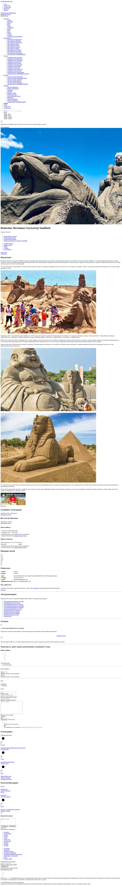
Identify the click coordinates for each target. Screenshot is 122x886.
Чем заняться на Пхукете (14, 50)
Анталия (36, 588)
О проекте (7, 848)
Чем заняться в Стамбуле (14, 51)
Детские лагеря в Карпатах (15, 82)
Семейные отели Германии (15, 60)
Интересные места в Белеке (12, 612)
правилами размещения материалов (32, 727)
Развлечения (7, 38)
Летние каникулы (12, 99)
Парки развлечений (12, 88)
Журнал (6, 85)
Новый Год (10, 97)
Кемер (9, 29)
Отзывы (6, 248)
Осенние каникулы (12, 100)
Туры (5, 4)
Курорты (6, 18)
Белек (9, 23)
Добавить (61, 636)
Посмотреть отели (6, 514)
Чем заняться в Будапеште (14, 42)
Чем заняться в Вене (13, 44)
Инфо (5, 246)
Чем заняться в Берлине (14, 41)
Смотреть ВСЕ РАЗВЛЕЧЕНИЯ (16, 54)
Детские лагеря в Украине (14, 79)
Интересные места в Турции (12, 603)
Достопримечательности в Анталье (14, 606)
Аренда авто (7, 7)
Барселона (10, 21)
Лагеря (6, 75)
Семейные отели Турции (14, 70)
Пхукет (9, 33)
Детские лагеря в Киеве (14, 81)
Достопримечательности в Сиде (13, 609)
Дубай (9, 26)
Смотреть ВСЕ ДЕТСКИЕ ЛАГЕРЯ (17, 84)
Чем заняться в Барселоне (14, 39)
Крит (8, 30)
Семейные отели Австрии (14, 57)
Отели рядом (7, 249)
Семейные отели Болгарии (14, 59)
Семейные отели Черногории (15, 72)
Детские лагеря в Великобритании (17, 78)
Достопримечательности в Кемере (13, 607)
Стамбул (9, 35)
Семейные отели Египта (14, 63)
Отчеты (6, 845)
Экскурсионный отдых (13, 96)
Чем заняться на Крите (13, 47)
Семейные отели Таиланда (14, 69)
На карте (3, 590)
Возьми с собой (11, 93)
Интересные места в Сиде (11, 615)
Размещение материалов (11, 855)
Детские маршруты (12, 87)
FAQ (5, 857)
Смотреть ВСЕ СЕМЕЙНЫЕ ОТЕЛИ (18, 73)
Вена (8, 24)
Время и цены (8, 245)
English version (8, 858)
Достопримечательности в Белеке (13, 604)
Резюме (8, 243)
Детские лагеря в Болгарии (15, 76)
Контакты (7, 8)
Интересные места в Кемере (12, 613)
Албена (9, 20)
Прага (9, 32)
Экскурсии (7, 5)
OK (2, 127)
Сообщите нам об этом (19, 536)
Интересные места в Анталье (12, 610)
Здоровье (9, 90)
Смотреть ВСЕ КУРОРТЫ (14, 36)
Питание (9, 91)
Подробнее (6, 127)
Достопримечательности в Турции (14, 601)
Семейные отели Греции (14, 62)
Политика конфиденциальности (13, 854)
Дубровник (10, 27)
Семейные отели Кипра (14, 66)
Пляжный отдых (12, 94)
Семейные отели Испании (14, 65)
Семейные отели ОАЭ (13, 68)
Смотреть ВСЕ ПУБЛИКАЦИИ (16, 102)
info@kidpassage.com (6, 1)
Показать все (7, 616)
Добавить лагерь (8, 851)
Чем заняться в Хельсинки (14, 53)
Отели (6, 56)
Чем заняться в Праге (13, 48)
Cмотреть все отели (6, 735)
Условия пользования (10, 853)
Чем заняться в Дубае (13, 45)
